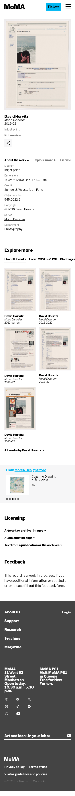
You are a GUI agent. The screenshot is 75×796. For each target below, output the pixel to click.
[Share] (8, 143)
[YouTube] (20, 714)
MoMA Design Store (30, 470)
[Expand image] (37, 64)
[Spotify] (31, 706)
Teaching (12, 638)
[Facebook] (20, 699)
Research (12, 629)
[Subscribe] (69, 735)
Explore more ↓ (44, 160)
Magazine (12, 647)
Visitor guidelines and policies (25, 774)
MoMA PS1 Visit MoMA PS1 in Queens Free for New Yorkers (53, 676)
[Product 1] (7, 499)
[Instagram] (8, 699)
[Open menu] (68, 6)
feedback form (53, 586)
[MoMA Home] (14, 6)
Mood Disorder (14, 219)
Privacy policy (14, 766)
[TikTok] (20, 706)
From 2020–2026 (43, 259)
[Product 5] (18, 499)
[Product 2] (10, 499)
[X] (31, 699)
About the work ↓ (16, 160)
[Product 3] (12, 499)
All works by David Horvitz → (24, 450)
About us (12, 612)
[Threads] (8, 706)
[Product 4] (15, 499)
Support (11, 620)
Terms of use (38, 766)
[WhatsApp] (8, 714)
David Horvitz (16, 116)
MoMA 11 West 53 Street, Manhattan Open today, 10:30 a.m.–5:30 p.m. (19, 680)
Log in (66, 612)
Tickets (53, 7)
